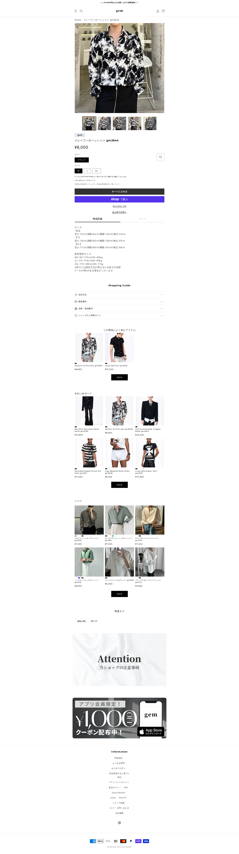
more (119, 377)
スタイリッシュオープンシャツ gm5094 (87, 539)
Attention (87, 176)
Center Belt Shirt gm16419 (116, 366)
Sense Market (118, 792)
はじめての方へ (119, 212)
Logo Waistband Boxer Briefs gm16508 (117, 472)
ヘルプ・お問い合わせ (119, 808)
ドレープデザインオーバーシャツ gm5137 (148, 581)
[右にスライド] (160, 123)
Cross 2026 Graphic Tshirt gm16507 (146, 472)
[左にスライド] (78, 123)
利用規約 (118, 758)
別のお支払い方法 (119, 206)
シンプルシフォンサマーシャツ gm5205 (87, 581)
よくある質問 (118, 763)
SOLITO (122, 797)
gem (79, 135)
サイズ (142, 218)
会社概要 (119, 813)
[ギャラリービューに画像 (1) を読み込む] (89, 123)
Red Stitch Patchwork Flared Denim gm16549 (87, 430)
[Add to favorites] (160, 157)
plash (113, 797)
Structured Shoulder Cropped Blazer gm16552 (147, 430)
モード (94, 621)
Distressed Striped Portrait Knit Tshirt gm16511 (88, 472)
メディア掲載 (118, 803)
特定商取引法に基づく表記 (119, 775)
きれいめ (81, 621)
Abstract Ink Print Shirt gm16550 (88, 366)
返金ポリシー (115, 787)
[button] (76, 11)
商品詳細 (97, 218)
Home (78, 20)
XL (96, 171)
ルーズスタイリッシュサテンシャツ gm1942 (118, 539)
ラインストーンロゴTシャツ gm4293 (119, 580)
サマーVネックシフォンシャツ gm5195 (147, 539)
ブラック (82, 160)
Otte (126, 787)
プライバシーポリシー (119, 782)
